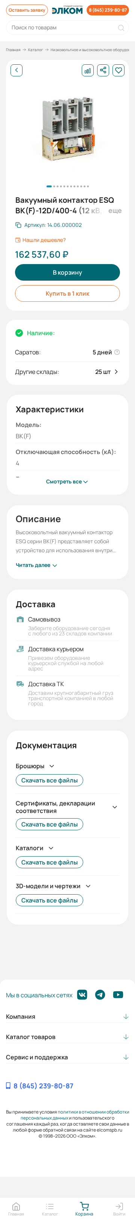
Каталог (35, 49)
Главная (13, 49)
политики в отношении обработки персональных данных (75, 1115)
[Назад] (16, 70)
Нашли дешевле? (44, 240)
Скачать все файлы (49, 780)
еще (114, 210)
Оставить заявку (27, 10)
